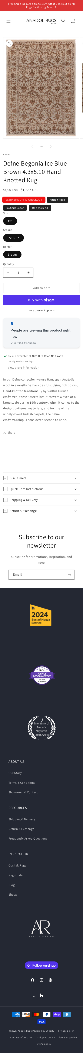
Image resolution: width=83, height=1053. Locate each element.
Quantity (8, 264)
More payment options (42, 310)
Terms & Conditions (22, 783)
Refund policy (43, 1043)
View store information (23, 367)
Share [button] (11, 432)
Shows (13, 894)
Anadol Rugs (25, 1030)
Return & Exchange (21, 829)
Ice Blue (13, 238)
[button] (8, 20)
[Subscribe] (69, 575)
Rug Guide (16, 875)
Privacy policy (66, 1030)
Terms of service (68, 1037)
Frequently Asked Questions (28, 838)
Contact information (21, 1037)
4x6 (10, 221)
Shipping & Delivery (22, 819)
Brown (12, 254)
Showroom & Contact (23, 792)
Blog (12, 885)
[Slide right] (51, 146)
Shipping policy (46, 1037)
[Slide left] (32, 146)
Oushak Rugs (17, 865)
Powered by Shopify (43, 1030)
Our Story (15, 773)
